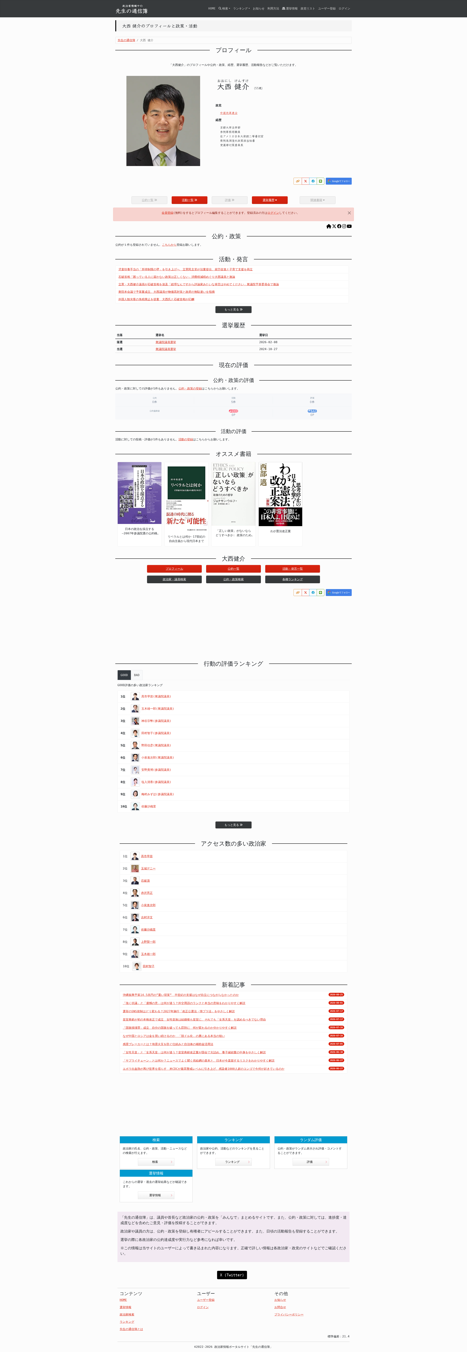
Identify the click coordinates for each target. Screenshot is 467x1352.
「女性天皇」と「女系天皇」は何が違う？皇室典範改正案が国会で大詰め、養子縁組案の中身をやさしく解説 (194, 1052)
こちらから (169, 244)
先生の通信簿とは (131, 1329)
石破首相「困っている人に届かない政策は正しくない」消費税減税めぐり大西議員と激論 (176, 277)
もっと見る (231, 309)
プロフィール (174, 568)
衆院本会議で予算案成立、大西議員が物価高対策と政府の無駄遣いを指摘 (166, 292)
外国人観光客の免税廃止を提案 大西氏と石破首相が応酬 (156, 299)
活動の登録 (185, 439)
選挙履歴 (268, 200)
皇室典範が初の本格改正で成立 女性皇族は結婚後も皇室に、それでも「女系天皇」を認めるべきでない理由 (194, 1019)
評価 (310, 1162)
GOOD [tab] (124, 675)
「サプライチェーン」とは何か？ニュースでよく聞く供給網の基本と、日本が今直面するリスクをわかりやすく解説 (199, 1060)
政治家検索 (127, 1314)
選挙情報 (292, 8)
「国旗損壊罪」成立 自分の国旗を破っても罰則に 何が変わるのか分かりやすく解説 (180, 1027)
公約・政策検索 (233, 579)
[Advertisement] (233, 625)
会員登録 (167, 213)
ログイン (344, 8)
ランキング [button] (240, 8)
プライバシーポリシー (289, 1314)
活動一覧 (188, 200)
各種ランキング (292, 579)
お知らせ (259, 8)
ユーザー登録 (327, 8)
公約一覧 (233, 568)
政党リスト (308, 8)
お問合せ (280, 1307)
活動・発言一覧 (292, 568)
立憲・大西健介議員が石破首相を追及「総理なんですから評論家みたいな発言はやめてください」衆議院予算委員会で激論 (198, 284)
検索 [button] (225, 8)
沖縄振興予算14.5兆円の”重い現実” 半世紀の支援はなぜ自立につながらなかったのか (181, 995)
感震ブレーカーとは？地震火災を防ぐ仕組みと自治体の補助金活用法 (168, 1044)
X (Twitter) (232, 1275)
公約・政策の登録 (190, 388)
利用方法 (273, 8)
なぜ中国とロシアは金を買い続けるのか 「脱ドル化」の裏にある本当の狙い (174, 1036)
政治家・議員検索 (174, 579)
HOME (212, 8)
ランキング (232, 1162)
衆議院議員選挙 (166, 342)
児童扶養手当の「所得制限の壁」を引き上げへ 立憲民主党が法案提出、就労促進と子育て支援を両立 (185, 269)
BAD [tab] (137, 675)
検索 (155, 1162)
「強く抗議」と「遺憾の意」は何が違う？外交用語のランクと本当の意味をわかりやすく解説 (184, 1003)
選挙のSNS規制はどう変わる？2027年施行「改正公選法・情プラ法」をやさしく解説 (179, 1011)
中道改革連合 (229, 113)
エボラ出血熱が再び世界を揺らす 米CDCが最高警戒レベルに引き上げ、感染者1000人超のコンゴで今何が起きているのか (203, 1069)
